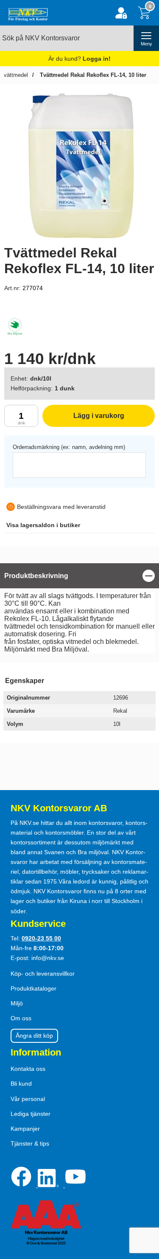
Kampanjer (25, 1128)
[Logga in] (121, 13)
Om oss (21, 1018)
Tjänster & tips (30, 1143)
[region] (79, 575)
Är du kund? (79, 58)
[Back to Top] (144, 1203)
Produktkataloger (33, 988)
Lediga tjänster (30, 1113)
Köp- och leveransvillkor (43, 973)
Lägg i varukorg (83, 419)
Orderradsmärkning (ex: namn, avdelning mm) (69, 447)
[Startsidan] (26, 12)
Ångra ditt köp (34, 1035)
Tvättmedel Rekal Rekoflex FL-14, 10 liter (92, 75)
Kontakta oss (28, 1068)
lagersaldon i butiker (43, 525)
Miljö (17, 1003)
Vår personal (28, 1098)
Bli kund (21, 1083)
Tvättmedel (14, 75)
